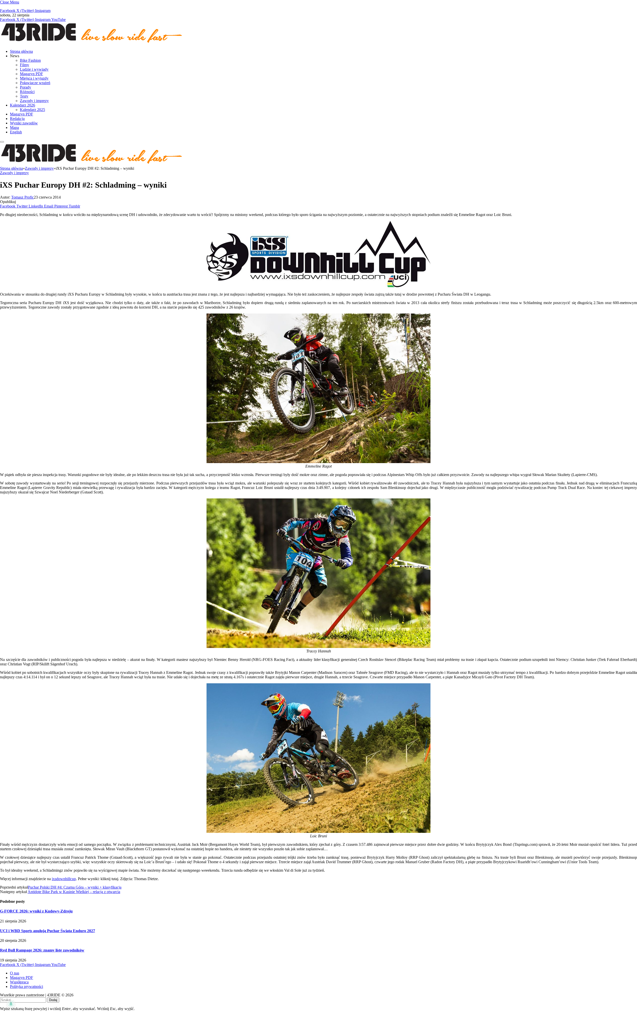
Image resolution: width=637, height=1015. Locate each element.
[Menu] (2, 142)
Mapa (14, 127)
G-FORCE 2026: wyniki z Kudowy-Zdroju (36, 911)
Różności (27, 92)
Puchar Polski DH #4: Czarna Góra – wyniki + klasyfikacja (74, 887)
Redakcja (17, 118)
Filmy (24, 65)
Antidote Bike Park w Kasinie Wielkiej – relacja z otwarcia (74, 892)
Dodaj (53, 1000)
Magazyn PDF (31, 74)
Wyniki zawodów (24, 123)
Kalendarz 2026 (22, 105)
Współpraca (19, 982)
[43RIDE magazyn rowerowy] (92, 43)
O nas (14, 973)
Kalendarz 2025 (32, 109)
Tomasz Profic (22, 197)
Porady (25, 87)
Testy (24, 96)
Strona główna (21, 51)
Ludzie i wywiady (34, 69)
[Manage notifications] (11, 1004)
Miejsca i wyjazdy (34, 78)
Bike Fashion (30, 60)
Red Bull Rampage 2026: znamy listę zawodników (42, 950)
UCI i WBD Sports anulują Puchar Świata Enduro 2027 (47, 931)
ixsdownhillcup (64, 879)
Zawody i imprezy (34, 101)
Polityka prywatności (26, 986)
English (16, 132)
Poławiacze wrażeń (35, 83)
